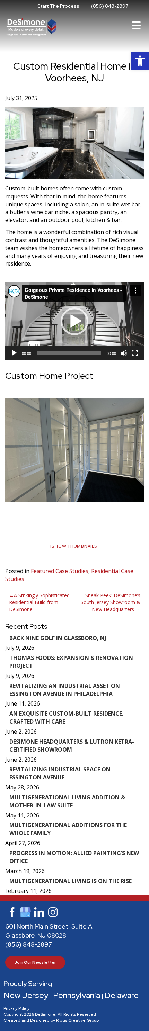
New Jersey (26, 995)
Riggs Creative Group (77, 1020)
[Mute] (123, 353)
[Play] (14, 353)
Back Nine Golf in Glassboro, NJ (57, 638)
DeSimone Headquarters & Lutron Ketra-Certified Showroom (71, 745)
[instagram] (53, 912)
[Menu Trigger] (136, 25)
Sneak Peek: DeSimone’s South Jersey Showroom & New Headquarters (110, 602)
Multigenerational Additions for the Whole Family (68, 829)
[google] (25, 912)
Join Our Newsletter (35, 962)
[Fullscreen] (134, 353)
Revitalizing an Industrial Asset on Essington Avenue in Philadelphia (64, 690)
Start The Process (58, 6)
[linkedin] (39, 912)
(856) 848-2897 (109, 6)
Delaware (122, 995)
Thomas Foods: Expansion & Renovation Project (71, 662)
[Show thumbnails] (74, 546)
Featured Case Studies (59, 571)
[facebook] (11, 912)
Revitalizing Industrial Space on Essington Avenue (60, 773)
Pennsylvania (76, 995)
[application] (74, 321)
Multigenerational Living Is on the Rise (70, 881)
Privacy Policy (16, 1008)
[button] (140, 61)
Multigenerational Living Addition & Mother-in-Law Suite (67, 801)
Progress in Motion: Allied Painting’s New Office (74, 857)
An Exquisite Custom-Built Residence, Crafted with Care (66, 717)
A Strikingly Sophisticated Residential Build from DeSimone (39, 602)
